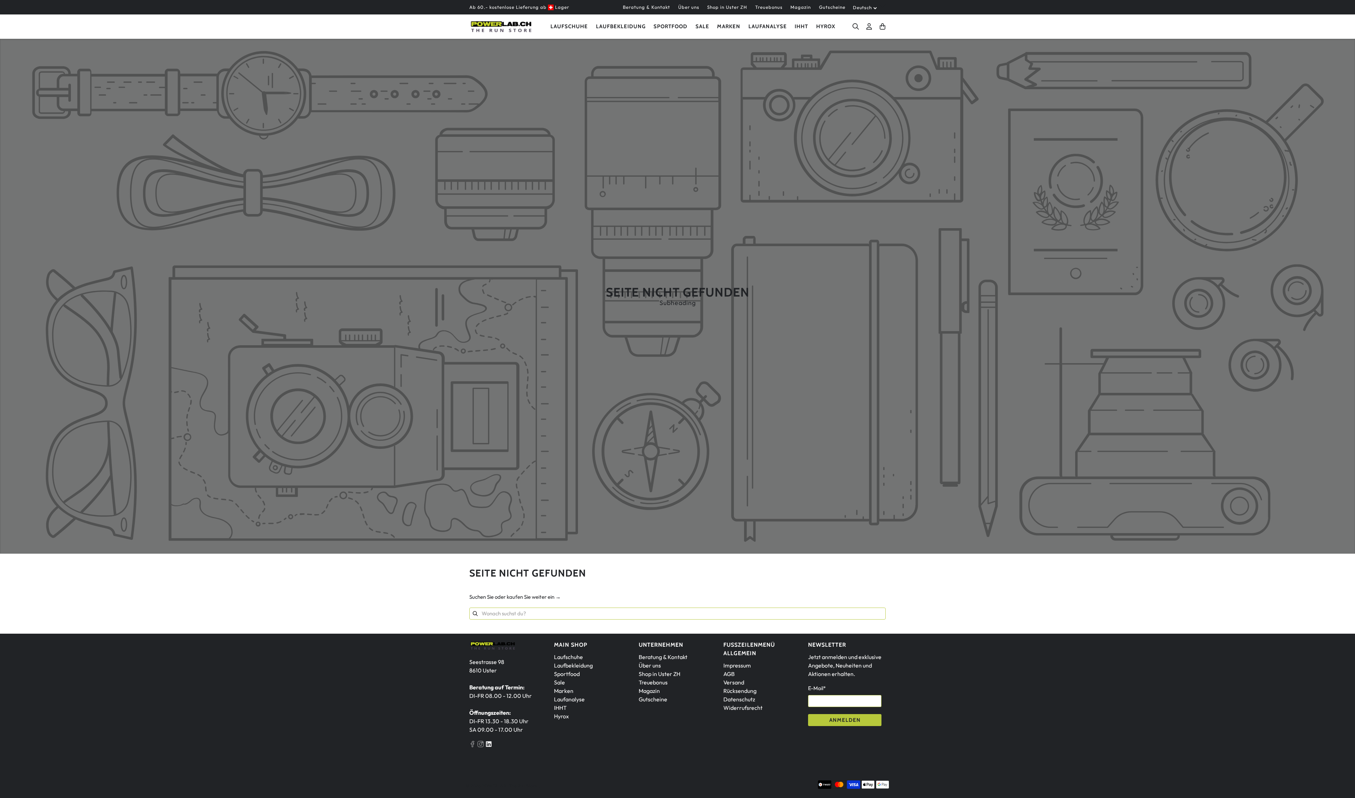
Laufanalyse (767, 26)
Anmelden (845, 720)
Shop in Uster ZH (727, 7)
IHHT (801, 26)
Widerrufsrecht (743, 707)
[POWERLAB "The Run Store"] (501, 26)
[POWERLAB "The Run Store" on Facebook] (472, 745)
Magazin (800, 7)
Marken (563, 690)
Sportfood (670, 26)
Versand (733, 682)
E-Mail (817, 688)
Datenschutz (739, 699)
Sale (702, 26)
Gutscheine (832, 7)
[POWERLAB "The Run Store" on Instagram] (480, 745)
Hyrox (825, 26)
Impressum (737, 665)
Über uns (688, 7)
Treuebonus (769, 7)
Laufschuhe (569, 26)
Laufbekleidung (621, 26)
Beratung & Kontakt (646, 7)
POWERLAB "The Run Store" (510, 785)
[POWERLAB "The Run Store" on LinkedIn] (489, 745)
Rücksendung (740, 690)
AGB (729, 673)
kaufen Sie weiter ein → (534, 596)
